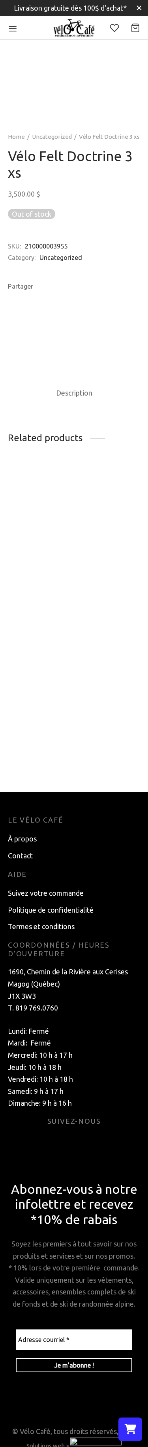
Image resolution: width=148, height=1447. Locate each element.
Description (74, 393)
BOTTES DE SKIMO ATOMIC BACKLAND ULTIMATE (102, 749)
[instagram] (83, 1141)
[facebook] (65, 1141)
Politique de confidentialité (51, 910)
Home (16, 136)
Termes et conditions (41, 926)
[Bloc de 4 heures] (39, 656)
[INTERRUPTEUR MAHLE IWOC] (39, 520)
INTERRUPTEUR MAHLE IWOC (35, 573)
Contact (20, 856)
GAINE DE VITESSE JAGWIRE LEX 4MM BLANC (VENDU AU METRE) (99, 600)
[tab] (74, 393)
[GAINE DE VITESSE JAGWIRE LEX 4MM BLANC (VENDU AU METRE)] (108, 525)
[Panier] (135, 28)
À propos (22, 839)
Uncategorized (52, 136)
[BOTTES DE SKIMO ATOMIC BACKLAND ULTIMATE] (108, 687)
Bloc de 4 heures (34, 674)
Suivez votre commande (46, 893)
